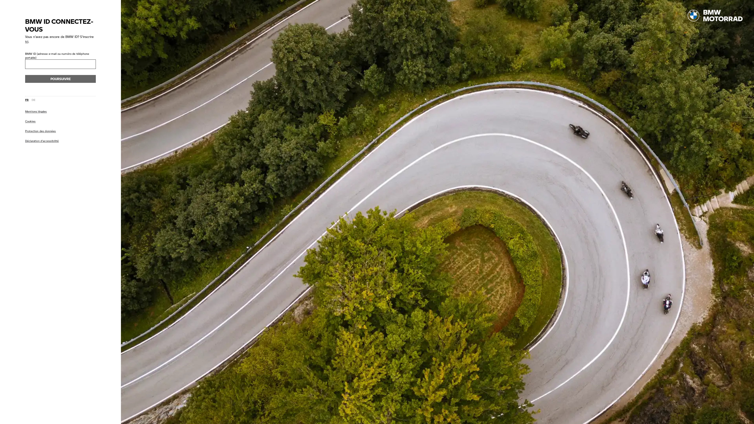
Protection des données (40, 131)
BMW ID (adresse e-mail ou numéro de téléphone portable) (57, 55)
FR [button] (26, 100)
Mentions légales (36, 111)
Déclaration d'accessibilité (42, 141)
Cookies (30, 121)
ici (26, 41)
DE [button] (33, 100)
